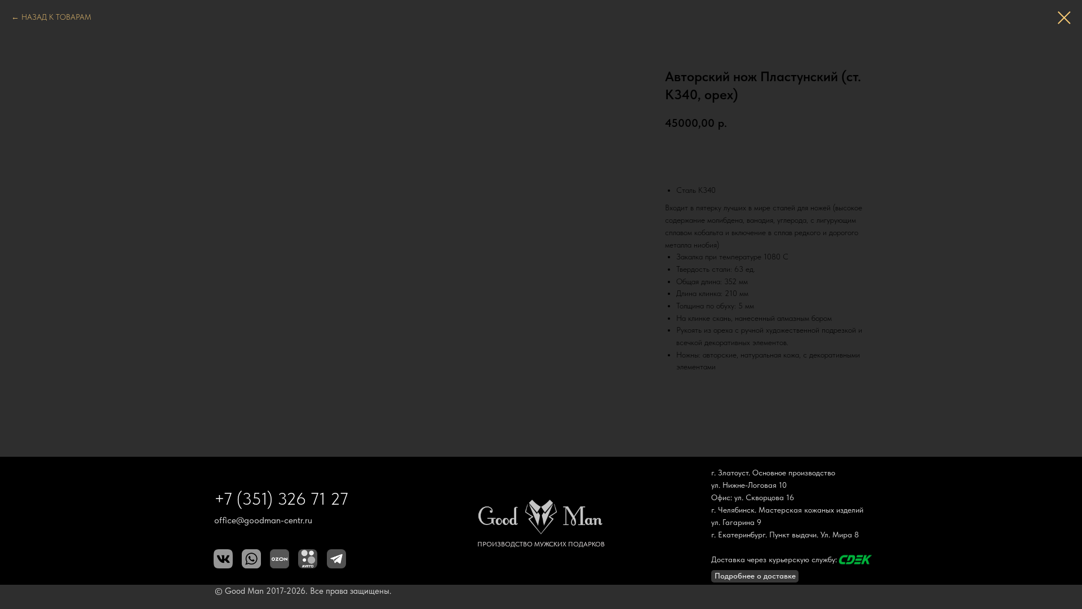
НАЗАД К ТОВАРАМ (56, 16)
